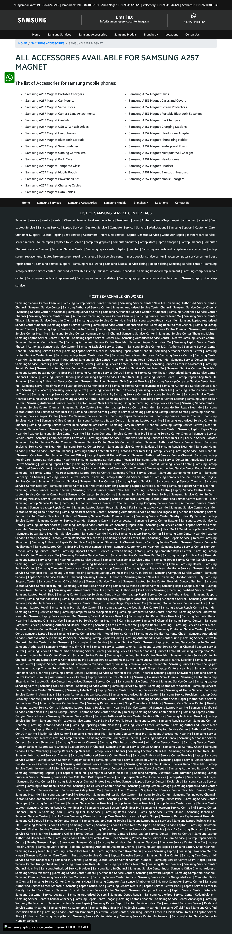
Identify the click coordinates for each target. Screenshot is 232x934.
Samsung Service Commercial (68, 907)
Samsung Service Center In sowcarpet (177, 364)
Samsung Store (102, 546)
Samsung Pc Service (63, 638)
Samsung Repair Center (56, 464)
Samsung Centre (26, 612)
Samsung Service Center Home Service (104, 729)
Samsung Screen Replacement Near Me (141, 664)
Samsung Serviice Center (34, 781)
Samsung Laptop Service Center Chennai (90, 303)
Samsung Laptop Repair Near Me (156, 320)
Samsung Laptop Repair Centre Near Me (188, 607)
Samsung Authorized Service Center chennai (162, 455)
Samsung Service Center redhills (114, 877)
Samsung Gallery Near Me (33, 851)
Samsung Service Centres (98, 481)
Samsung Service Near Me (155, 390)
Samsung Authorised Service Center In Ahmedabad (171, 459)
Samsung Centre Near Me (129, 355)
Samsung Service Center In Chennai (41, 312)
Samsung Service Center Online (162, 812)
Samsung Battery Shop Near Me (194, 846)
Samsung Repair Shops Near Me (184, 586)
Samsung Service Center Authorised (131, 651)
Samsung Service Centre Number (49, 651)
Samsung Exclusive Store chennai (156, 677)
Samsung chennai (27, 877)
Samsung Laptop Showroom (173, 672)
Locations (171, 34)
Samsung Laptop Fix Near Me (183, 555)
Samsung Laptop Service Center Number (188, 546)
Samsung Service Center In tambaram (110, 699)
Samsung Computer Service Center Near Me (116, 433)
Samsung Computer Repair (62, 820)
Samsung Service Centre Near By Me (136, 555)
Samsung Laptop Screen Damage (150, 786)
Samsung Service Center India (149, 868)
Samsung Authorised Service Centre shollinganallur (142, 512)
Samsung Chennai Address (43, 525)
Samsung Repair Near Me (176, 446)
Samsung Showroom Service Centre (167, 807)
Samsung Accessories (92, 34)
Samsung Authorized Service (168, 599)
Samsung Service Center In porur (193, 359)
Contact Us (192, 34)
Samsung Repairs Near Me (124, 886)
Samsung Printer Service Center (115, 794)
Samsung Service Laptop (170, 825)
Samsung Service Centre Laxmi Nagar (180, 860)
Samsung (21, 381)
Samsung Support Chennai (48, 803)
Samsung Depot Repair (126, 894)
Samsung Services (59, 34)
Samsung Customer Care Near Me (137, 546)
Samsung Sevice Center (88, 655)
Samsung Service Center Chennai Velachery (44, 899)
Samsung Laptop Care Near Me (108, 572)
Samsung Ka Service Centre (151, 490)
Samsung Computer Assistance (115, 881)
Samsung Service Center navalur (157, 520)
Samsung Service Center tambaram (145, 725)
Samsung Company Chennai (173, 477)
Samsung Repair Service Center (132, 416)
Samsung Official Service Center (135, 472)
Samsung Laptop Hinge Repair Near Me (100, 529)
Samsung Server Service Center (175, 559)
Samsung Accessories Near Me (170, 733)
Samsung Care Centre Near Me (116, 625)
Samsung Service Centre (84, 312)
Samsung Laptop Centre (199, 712)
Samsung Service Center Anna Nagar (162, 699)
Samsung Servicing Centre (69, 390)
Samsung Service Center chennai (195, 307)
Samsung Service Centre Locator (68, 477)
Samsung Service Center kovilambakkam (82, 838)
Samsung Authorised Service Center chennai (93, 764)
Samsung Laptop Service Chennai (180, 481)
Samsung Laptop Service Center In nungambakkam (66, 394)
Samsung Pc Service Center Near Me (91, 620)
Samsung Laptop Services (107, 568)
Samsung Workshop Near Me (82, 790)
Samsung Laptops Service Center (195, 786)
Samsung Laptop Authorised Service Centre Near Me (173, 499)
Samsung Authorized (29, 646)
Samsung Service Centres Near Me (191, 368)
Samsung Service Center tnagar (119, 329)
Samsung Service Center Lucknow (111, 768)
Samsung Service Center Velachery (95, 916)
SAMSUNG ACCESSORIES (47, 43)
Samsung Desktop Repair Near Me (87, 586)
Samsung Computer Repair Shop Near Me (89, 612)
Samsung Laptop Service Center (69, 325)
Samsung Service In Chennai (92, 464)
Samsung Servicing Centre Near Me (39, 342)
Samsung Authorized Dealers (88, 894)
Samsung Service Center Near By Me (143, 494)
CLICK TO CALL (77, 927)
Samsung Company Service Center (155, 503)
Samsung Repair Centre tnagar (95, 899)
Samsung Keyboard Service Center (105, 564)
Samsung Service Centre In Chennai (51, 320)
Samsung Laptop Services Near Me (143, 485)
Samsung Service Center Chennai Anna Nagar (62, 881)
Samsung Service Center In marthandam (156, 912)
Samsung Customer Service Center (181, 629)
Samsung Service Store (77, 716)
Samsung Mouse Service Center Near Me (177, 603)
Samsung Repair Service (175, 720)
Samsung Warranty (83, 816)
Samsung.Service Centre (32, 816)
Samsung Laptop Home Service (181, 472)
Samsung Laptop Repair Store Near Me (154, 616)
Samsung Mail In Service (84, 812)
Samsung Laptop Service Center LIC (96, 338)
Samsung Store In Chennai (110, 868)
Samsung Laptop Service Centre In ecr (88, 525)
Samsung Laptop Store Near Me (74, 851)
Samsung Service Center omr (125, 538)
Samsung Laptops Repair (154, 846)
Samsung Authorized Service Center (179, 351)
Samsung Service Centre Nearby (50, 529)
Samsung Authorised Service (58, 481)
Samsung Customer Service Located (40, 894)
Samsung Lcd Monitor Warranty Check (161, 633)
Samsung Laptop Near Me (145, 420)
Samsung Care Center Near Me (185, 533)
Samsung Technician (201, 812)
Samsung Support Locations (128, 599)
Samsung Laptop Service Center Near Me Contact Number (163, 581)
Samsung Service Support (129, 686)
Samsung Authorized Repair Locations (83, 694)
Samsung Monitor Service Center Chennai (133, 746)
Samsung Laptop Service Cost (50, 725)
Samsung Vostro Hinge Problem (59, 846)
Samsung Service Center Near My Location (164, 659)
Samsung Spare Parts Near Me (125, 864)
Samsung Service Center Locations (55, 564)
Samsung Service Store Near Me (196, 451)
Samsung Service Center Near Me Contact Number (108, 442)
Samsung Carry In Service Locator (110, 520)
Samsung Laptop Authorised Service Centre (129, 607)
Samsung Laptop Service (104, 438)
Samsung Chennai (95, 577)
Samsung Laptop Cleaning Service (104, 820)
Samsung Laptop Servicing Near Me (52, 616)
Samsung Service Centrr (155, 794)
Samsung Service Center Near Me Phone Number (83, 485)
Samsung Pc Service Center (34, 472)
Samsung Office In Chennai (117, 499)
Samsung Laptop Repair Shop (35, 594)
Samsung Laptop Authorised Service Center (122, 477)
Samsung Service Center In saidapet (132, 446)
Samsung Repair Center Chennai (171, 325)
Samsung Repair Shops (121, 812)
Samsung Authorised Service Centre (146, 338)
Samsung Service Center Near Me (143, 303)
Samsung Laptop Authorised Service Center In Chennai (179, 642)
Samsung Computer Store (68, 738)
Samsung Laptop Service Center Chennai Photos (70, 368)
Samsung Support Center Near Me (192, 485)
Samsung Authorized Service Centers (55, 381)
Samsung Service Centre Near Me (159, 316)
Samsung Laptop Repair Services (150, 820)
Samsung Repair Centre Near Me (147, 359)
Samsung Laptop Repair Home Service (49, 729)
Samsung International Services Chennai (42, 755)
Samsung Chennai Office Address (61, 581)
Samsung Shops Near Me (89, 733)
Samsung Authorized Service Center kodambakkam (180, 894)
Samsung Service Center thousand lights (187, 333)
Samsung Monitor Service (180, 577)
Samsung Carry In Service (127, 425)
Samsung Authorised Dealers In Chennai (109, 846)
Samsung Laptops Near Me (135, 899)
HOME (22, 43)
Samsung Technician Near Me (186, 716)
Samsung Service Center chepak (75, 873)
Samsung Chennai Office (68, 455)
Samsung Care (86, 842)
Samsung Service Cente (159, 377)
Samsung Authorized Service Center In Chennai (135, 312)
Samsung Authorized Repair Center (192, 768)
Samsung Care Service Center (184, 703)
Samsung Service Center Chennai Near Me (121, 325)
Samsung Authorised (121, 590)
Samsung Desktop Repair (67, 572)
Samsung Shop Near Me (106, 907)
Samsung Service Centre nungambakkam (165, 877)
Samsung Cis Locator (36, 390)
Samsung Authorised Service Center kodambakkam (181, 468)
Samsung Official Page (176, 907)
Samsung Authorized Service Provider (66, 868)
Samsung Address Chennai (159, 738)
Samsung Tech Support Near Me (128, 381)
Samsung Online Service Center (73, 833)
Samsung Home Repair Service (169, 538)
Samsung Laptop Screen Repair (69, 903)
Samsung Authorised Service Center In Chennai (127, 759)
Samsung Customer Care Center (48, 855)
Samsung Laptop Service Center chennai (43, 490)
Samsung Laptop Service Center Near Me (104, 320)
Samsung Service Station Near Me (87, 629)
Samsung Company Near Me (128, 733)
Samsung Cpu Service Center (165, 525)
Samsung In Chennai (69, 860)
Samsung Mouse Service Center (72, 364)
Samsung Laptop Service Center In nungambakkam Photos (69, 425)
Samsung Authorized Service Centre (99, 372)
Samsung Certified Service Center (192, 590)
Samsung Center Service (123, 799)
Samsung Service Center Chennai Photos (106, 516)
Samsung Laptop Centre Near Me (57, 546)
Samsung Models (125, 34)
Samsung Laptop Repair (45, 359)
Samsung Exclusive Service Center (102, 346)
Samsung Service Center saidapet (104, 890)
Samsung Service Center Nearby (158, 516)
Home (36, 34)
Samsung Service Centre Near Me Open (123, 825)
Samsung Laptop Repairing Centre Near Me (44, 372)
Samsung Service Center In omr (193, 494)
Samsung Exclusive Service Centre (85, 555)
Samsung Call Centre (29, 820)
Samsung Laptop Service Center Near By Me (57, 659)
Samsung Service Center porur (50, 316)
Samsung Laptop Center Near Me (96, 451)
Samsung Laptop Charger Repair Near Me (45, 668)
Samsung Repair (51, 720)
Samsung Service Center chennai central (123, 364)
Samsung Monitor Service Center (154, 429)
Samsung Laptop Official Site (85, 886)
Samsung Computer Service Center (179, 572)
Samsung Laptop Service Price (162, 799)
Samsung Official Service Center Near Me (101, 490)
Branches (150, 34)
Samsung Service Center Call (60, 777)
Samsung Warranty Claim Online (68, 646)
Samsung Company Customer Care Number (162, 773)
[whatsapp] (9, 503)
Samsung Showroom (42, 742)
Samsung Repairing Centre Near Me (96, 725)
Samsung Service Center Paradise (38, 629)
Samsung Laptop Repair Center (51, 507)
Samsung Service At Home (79, 398)
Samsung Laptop (132, 551)
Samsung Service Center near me (192, 751)
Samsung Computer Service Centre (92, 494)
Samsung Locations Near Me (147, 751)
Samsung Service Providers (180, 694)
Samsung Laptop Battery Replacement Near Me (93, 707)
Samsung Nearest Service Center (84, 512)
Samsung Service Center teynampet (136, 385)
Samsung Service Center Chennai (38, 303)
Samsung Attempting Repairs (35, 773)
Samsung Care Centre (197, 855)
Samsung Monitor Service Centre (45, 825)
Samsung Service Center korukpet (85, 599)
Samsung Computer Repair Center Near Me (56, 807)
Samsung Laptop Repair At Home (101, 638)
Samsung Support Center (144, 529)
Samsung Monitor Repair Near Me (180, 407)
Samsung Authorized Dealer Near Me (67, 625)
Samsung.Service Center (176, 681)
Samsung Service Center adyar (138, 681)
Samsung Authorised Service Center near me (101, 755)
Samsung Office (99, 829)
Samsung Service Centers (32, 364)
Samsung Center (68, 594)
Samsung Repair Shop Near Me (150, 342)
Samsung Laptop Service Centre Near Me (43, 338)
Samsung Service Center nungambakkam (79, 333)
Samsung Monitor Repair (43, 599)
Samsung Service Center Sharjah (81, 603)
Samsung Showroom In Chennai (113, 542)
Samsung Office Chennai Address (193, 868)
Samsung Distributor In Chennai (122, 742)
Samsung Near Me (203, 412)
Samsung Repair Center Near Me (132, 351)
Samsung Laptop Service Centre (167, 412)
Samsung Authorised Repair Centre (101, 420)
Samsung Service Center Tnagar (146, 372)
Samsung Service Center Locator (163, 398)
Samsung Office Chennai (59, 420)
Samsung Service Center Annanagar (179, 899)
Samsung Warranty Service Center (38, 499)
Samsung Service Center (44, 307)
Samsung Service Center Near (195, 625)
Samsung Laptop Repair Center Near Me (83, 355)
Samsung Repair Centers (165, 864)
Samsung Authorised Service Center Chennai (142, 307)
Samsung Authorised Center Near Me (79, 590)
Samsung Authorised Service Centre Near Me (96, 342)
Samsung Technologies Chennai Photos (79, 781)
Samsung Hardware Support (155, 873)
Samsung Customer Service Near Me (61, 520)
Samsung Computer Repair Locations (61, 438)
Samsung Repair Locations (105, 703)
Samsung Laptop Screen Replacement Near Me (70, 538)
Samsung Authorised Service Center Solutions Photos (130, 716)
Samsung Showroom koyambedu (120, 851)
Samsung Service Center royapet (112, 459)
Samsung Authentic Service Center (136, 586)
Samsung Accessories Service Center (127, 559)
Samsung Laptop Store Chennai (169, 686)
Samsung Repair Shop (140, 668)
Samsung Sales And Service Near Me (102, 616)
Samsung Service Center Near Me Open (113, 672)
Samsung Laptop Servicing (136, 481)
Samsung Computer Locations (149, 890)
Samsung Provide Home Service (140, 838)
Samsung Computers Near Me (195, 873)
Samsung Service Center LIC (147, 346)
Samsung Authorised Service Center (87, 307)
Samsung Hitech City (81, 690)
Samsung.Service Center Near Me (89, 803)
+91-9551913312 (193, 22)
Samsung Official (68, 890)
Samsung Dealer (191, 564)
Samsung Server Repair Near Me (44, 385)
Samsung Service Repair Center (37, 416)
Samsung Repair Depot (108, 903)
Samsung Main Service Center (38, 790)
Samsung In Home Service (90, 642)
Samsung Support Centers (80, 551)
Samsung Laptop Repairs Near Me (49, 786)
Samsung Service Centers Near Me (86, 407)
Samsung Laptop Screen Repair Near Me (114, 807)
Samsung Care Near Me (33, 455)
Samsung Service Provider (149, 564)
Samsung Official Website (32, 873)
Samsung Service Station (58, 377)
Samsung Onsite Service (47, 620)
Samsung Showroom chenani (78, 742)
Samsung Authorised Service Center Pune (152, 638)
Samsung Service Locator (80, 499)
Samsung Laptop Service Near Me (85, 351)
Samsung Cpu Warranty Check (183, 746)
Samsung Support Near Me (113, 429)
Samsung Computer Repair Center (169, 551)
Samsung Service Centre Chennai (165, 329)
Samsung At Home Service (184, 690)
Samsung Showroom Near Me (81, 864)
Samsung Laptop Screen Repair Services (100, 507)
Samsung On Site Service (57, 686)
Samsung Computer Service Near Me (63, 568)
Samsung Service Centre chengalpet (193, 664)
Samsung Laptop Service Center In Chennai (67, 329)
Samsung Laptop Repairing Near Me (67, 794)
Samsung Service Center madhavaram (66, 877)
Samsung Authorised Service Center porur (174, 442)
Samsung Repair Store (129, 525)
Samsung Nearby (82, 825)
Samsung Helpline (93, 381)
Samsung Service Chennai (103, 581)
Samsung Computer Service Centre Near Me (148, 612)
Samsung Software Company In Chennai (113, 738)
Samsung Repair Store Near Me (38, 533)
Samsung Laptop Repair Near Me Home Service (159, 568)
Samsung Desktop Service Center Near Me (135, 368)
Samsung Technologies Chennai (194, 794)
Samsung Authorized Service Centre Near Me (138, 655)
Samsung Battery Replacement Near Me (188, 816)
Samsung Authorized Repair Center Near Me (61, 542)
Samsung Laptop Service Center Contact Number (119, 860)
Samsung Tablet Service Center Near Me (100, 786)
